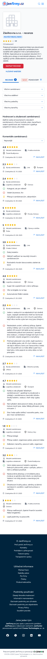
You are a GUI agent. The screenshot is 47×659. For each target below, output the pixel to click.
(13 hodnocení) (8, 44)
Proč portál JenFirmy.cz (23, 545)
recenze (10, 80)
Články (23, 579)
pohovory (31, 80)
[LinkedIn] (31, 635)
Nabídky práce (23, 573)
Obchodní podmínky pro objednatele (23, 604)
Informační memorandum (23, 598)
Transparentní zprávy (23, 557)
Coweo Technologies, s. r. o (33, 628)
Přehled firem (23, 570)
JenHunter (38, 626)
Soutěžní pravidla (23, 611)
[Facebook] (7, 635)
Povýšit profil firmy (13, 37)
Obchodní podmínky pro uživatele (23, 601)
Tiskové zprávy (23, 554)
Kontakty (23, 548)
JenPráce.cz (10, 626)
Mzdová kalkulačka (23, 582)
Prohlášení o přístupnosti (23, 551)
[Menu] (39, 4)
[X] (15, 635)
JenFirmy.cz (8, 3)
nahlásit (40, 157)
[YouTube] (39, 635)
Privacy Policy (23, 608)
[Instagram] (23, 635)
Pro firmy (23, 576)
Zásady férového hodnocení (23, 595)
